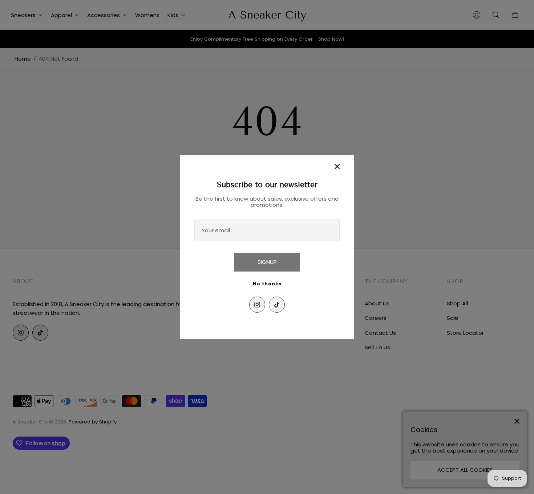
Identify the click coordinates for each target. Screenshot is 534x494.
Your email (216, 230)
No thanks (267, 284)
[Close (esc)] (337, 166)
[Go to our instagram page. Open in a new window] (257, 305)
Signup (267, 262)
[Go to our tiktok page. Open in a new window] (277, 305)
